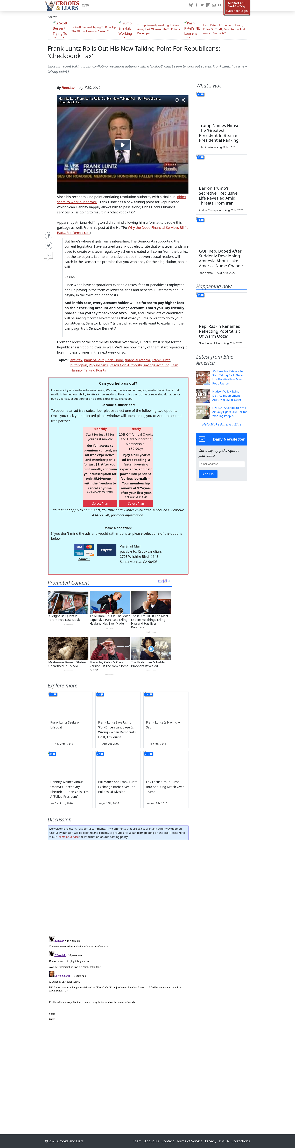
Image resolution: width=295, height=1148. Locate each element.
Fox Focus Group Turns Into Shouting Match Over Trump (165, 787)
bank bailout (94, 360)
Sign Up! (208, 474)
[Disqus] (118, 977)
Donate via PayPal (106, 550)
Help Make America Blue (221, 424)
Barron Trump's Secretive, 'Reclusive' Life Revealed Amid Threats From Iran (218, 195)
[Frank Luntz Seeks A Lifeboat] (70, 704)
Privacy (210, 1141)
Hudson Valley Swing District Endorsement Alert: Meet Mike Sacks (227, 396)
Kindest (84, 558)
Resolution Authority (126, 365)
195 (147, 694)
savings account (156, 365)
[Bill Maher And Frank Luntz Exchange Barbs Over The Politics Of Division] (118, 763)
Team (137, 1141)
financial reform (137, 360)
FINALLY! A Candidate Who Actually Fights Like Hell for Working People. (229, 412)
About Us (151, 1141)
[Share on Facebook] (48, 235)
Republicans (98, 365)
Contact (167, 1141)
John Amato (206, 147)
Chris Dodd (114, 360)
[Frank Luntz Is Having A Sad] (166, 704)
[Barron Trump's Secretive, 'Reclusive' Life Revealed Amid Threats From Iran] (221, 169)
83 (199, 94)
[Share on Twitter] (48, 245)
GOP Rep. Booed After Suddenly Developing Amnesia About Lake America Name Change (221, 258)
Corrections (240, 1141)
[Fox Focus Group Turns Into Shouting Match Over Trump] (166, 763)
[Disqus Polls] (118, 887)
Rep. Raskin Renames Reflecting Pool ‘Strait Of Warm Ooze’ (219, 331)
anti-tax (76, 360)
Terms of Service (68, 837)
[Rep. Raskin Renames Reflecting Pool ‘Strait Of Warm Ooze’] (221, 307)
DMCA (224, 1141)
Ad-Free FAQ (101, 515)
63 (49, 255)
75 (199, 157)
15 (199, 295)
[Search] (220, 5)
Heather (68, 87)
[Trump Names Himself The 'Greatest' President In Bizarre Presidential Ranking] (221, 106)
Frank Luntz (161, 360)
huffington (78, 365)
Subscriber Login (237, 10)
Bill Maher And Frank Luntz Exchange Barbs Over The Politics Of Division (117, 787)
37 (98, 694)
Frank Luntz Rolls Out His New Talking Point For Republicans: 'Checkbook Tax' (134, 52)
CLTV (85, 5)
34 (50, 753)
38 (199, 220)
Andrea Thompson (210, 210)
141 (51, 694)
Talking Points (95, 370)
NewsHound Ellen (209, 343)
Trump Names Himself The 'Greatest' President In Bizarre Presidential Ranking (220, 133)
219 (147, 753)
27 (98, 753)
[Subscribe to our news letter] (214, 5)
